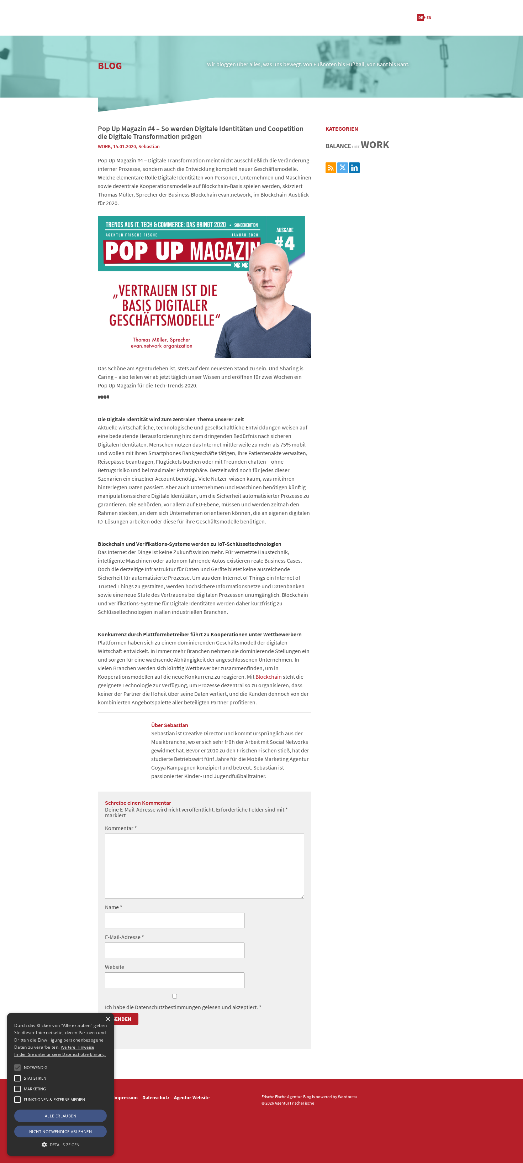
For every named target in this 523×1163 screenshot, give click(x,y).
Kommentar (121, 828)
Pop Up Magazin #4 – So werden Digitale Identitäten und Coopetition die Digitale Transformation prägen (200, 132)
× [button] (107, 1019)
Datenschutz (155, 1097)
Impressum (125, 1097)
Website (114, 967)
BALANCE (338, 146)
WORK (104, 146)
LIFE (356, 147)
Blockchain (268, 676)
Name (113, 907)
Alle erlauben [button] (60, 1115)
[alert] (60, 1084)
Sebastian (149, 146)
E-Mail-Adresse (124, 937)
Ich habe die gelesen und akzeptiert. (183, 1006)
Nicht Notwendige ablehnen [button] (60, 1131)
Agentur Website (192, 1097)
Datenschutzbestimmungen (168, 1007)
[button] (17, 1067)
